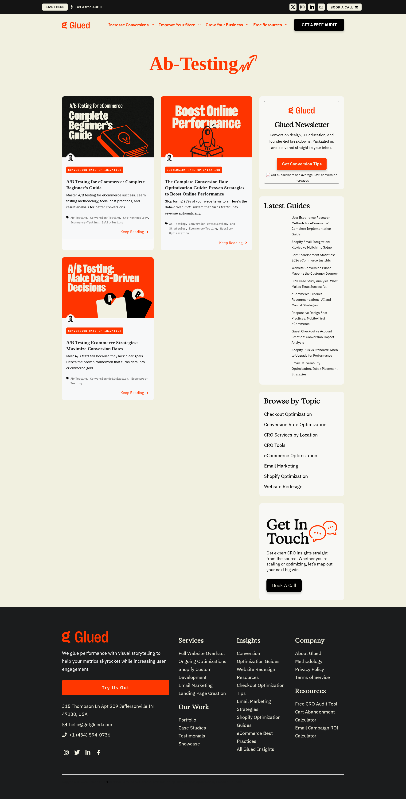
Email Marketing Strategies (254, 705)
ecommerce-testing (84, 222)
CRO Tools (274, 445)
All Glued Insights (255, 749)
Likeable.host (185, 782)
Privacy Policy (309, 669)
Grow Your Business (224, 24)
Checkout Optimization (288, 414)
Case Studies (192, 728)
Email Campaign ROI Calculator (317, 732)
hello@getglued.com (90, 724)
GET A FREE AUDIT (319, 24)
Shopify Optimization (286, 476)
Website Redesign (283, 486)
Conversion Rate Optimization (94, 169)
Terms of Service (312, 677)
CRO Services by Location (291, 435)
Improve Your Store (177, 24)
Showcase (189, 744)
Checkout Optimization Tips (261, 689)
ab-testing (78, 218)
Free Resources (267, 24)
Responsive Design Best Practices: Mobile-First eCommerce (309, 318)
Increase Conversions (128, 24)
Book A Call (284, 585)
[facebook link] (88, 752)
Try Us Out (115, 687)
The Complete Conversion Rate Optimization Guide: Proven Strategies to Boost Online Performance (204, 187)
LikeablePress (149, 782)
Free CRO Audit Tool (316, 704)
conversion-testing (105, 218)
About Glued (308, 653)
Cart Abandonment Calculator (315, 716)
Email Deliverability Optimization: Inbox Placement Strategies (315, 368)
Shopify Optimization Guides (259, 721)
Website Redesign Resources (256, 673)
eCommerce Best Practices (255, 737)
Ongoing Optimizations (202, 661)
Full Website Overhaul (202, 653)
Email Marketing (281, 466)
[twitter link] (77, 752)
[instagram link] (66, 752)
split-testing (112, 222)
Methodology (308, 661)
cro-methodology (135, 218)
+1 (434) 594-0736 (89, 735)
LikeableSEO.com (229, 782)
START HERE (55, 7)
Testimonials (192, 736)
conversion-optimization (208, 224)
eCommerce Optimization (290, 455)
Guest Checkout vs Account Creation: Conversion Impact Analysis (313, 337)
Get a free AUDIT (89, 7)
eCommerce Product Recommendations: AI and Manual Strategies (311, 299)
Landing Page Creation (202, 693)
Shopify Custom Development (195, 673)
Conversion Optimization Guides (258, 657)
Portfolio (187, 720)
